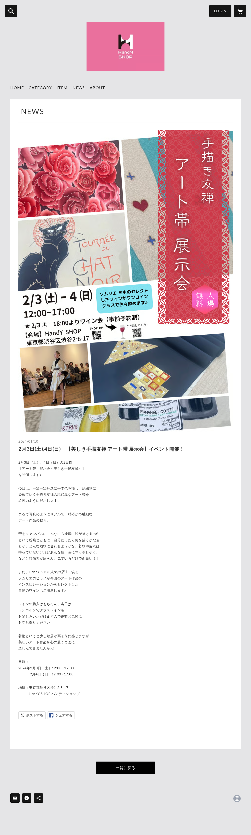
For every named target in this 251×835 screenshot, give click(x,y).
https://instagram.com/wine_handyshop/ (237, 798)
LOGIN (220, 11)
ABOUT (97, 87)
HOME (17, 87)
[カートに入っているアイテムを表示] (240, 11)
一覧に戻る (125, 767)
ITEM (62, 87)
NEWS (79, 87)
